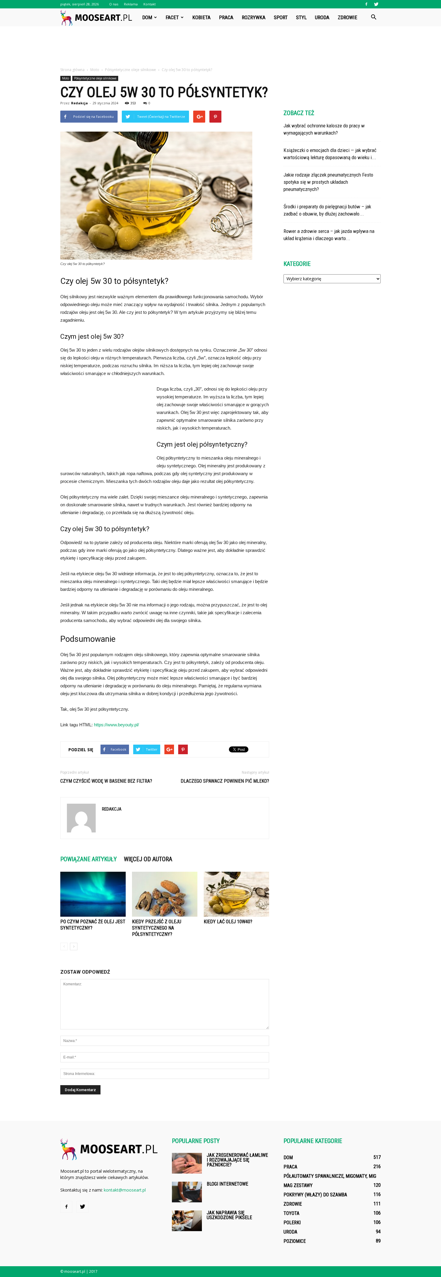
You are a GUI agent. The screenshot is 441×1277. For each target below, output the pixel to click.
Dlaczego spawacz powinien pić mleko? (225, 781)
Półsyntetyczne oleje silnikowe (95, 78)
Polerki (292, 1222)
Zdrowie (347, 17)
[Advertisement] (220, 47)
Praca (226, 17)
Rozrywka (254, 17)
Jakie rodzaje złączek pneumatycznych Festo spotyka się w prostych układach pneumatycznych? (328, 182)
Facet (172, 17)
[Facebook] (366, 4)
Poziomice (295, 1241)
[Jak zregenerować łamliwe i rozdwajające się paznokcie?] (187, 1163)
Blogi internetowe (227, 1184)
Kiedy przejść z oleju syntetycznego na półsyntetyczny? (156, 928)
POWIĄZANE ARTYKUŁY (88, 859)
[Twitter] (376, 4)
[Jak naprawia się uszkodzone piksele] (187, 1220)
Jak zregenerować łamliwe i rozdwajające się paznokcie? (237, 1160)
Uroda (322, 17)
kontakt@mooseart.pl (125, 1190)
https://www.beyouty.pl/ (116, 724)
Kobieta (201, 17)
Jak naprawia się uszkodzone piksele (229, 1215)
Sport (281, 17)
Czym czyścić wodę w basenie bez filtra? (106, 781)
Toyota (291, 1213)
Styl (301, 17)
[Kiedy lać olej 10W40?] (236, 894)
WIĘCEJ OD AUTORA (148, 859)
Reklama (131, 4)
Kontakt (149, 4)
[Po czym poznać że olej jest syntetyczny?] (93, 894)
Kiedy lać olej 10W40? (228, 921)
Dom (147, 17)
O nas (113, 4)
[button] (373, 17)
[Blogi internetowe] (187, 1192)
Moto (65, 78)
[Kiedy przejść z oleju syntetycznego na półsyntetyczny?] (164, 894)
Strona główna (72, 69)
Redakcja (79, 103)
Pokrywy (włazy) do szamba (315, 1195)
